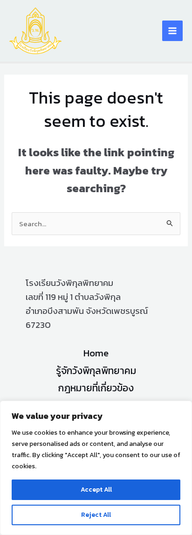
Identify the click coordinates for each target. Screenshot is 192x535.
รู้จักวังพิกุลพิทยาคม (96, 370)
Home (96, 353)
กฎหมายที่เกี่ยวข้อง (96, 388)
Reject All (96, 515)
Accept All (96, 489)
